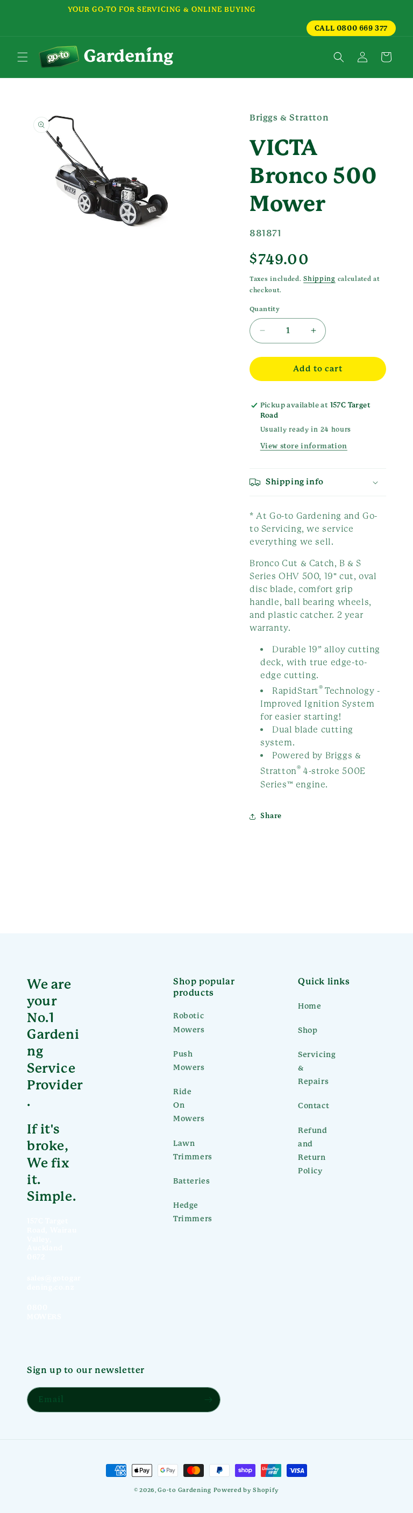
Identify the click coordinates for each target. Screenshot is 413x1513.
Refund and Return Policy (312, 1151)
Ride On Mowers (189, 1105)
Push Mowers (189, 1061)
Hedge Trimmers (192, 1212)
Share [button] (271, 816)
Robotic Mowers (189, 1022)
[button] (22, 57)
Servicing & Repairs (317, 1068)
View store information (303, 446)
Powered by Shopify (246, 1490)
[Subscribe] (208, 1399)
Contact (313, 1105)
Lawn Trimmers (192, 1150)
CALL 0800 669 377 (351, 28)
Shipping (319, 279)
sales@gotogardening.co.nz (54, 1282)
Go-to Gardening (184, 1490)
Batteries (191, 1181)
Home (309, 1006)
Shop (307, 1030)
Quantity (265, 309)
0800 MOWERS (44, 1312)
